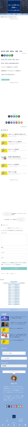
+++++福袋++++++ (5, 79)
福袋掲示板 (20, 420)
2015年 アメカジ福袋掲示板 (13, 301)
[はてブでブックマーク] (7, 55)
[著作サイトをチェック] (6, 122)
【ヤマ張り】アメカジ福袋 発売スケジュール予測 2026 (13, 282)
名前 (2, 247)
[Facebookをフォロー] (11, 122)
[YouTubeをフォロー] (16, 122)
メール (2, 252)
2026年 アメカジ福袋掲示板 (13, 284)
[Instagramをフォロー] (14, 122)
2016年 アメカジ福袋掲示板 (13, 299)
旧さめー (14, 422)
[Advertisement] (14, 34)
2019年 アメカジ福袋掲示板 (13, 295)
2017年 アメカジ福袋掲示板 (13, 298)
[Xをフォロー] (9, 122)
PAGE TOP (14, 309)
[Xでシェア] (2, 55)
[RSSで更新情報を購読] (21, 122)
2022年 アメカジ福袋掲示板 (13, 290)
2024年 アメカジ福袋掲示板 (13, 287)
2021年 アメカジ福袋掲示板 (13, 292)
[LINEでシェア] (9, 55)
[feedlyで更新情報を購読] (19, 122)
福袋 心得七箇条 (13, 281)
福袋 (7, 420)
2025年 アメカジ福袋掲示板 (13, 286)
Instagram (21, 419)
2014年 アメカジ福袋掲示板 (13, 302)
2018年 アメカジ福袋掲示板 (13, 296)
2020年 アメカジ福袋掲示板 (13, 293)
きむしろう (14, 383)
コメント (4, 232)
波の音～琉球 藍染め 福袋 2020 (9, 59)
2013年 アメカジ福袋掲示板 (13, 304)
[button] (12, 55)
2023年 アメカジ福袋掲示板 (13, 289)
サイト (2, 257)
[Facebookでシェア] (5, 55)
